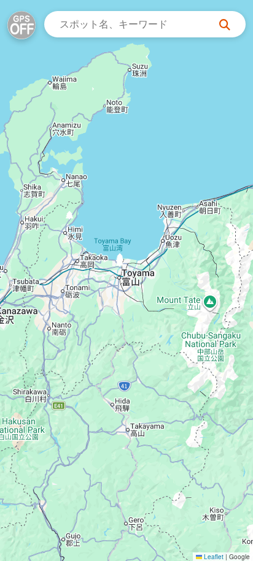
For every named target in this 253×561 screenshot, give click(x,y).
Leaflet (213, 556)
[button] (119, 266)
